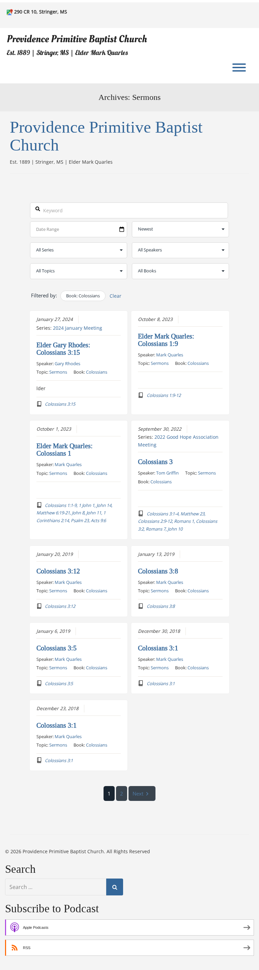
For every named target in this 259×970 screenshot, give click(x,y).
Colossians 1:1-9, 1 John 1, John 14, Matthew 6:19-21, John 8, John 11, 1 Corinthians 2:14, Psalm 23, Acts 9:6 (74, 512)
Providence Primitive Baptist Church (77, 39)
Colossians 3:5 (56, 648)
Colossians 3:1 (158, 648)
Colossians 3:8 (158, 571)
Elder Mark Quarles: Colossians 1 (64, 449)
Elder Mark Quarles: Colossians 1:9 (166, 339)
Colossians (96, 372)
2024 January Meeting (77, 328)
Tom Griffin (167, 473)
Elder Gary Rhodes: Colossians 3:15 (63, 348)
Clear (115, 296)
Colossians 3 (155, 461)
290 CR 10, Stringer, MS (40, 11)
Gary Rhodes (67, 363)
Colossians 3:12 (58, 571)
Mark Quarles (169, 355)
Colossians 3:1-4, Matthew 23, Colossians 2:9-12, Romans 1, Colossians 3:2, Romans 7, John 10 (177, 521)
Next (138, 793)
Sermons (58, 372)
